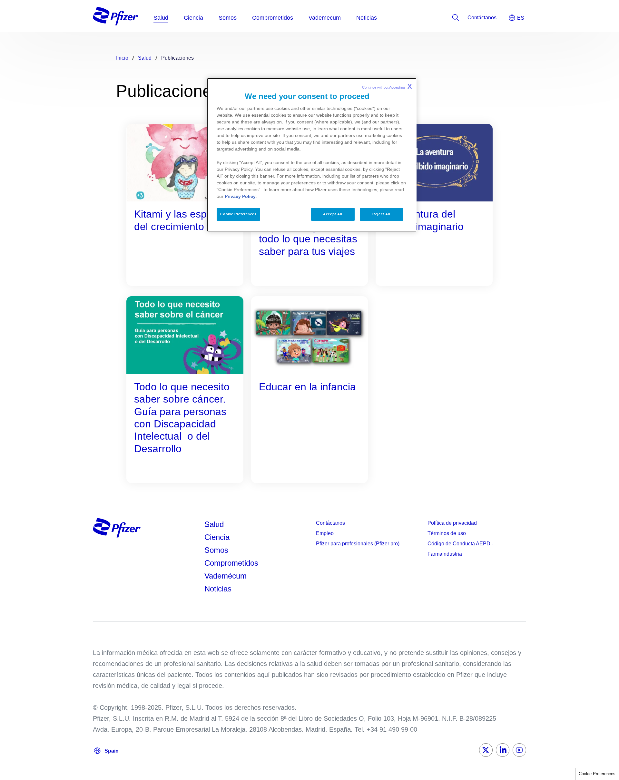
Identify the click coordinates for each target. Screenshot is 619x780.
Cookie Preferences (597, 773)
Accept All (332, 214)
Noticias (217, 588)
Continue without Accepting (387, 86)
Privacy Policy (240, 196)
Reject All (381, 214)
